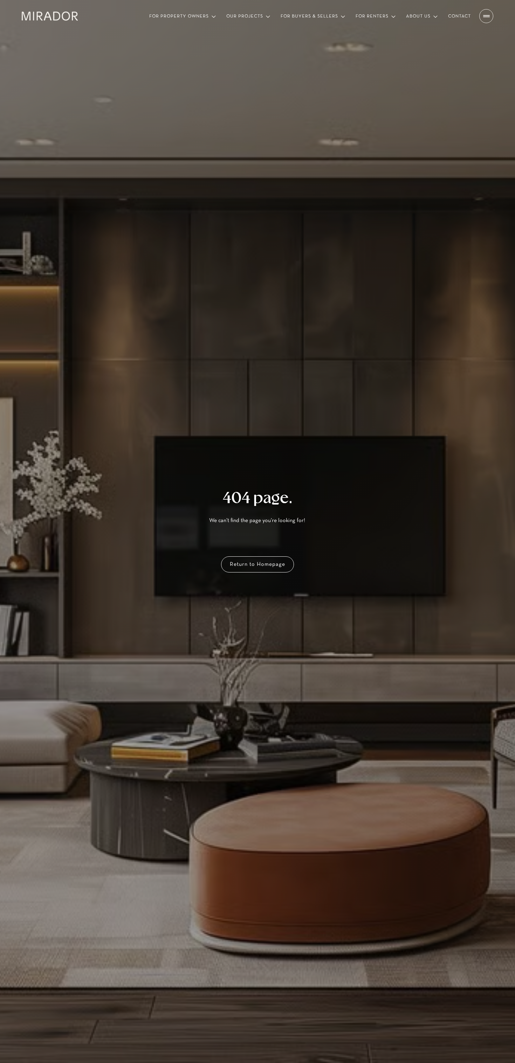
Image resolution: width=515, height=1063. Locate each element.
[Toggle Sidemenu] (486, 16)
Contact (459, 16)
